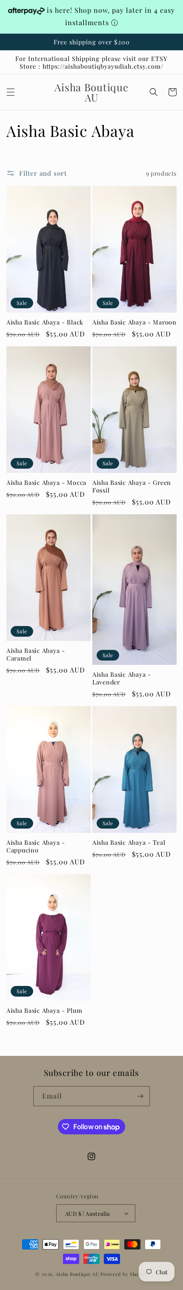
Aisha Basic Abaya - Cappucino (35, 846)
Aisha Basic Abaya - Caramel (35, 654)
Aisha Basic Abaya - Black (44, 322)
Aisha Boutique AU (78, 1274)
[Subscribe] (140, 1096)
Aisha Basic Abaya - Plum (44, 1010)
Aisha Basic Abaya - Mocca (46, 482)
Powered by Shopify (124, 1274)
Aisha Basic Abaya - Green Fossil (131, 486)
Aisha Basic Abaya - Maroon (134, 322)
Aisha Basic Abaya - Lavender (121, 678)
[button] (10, 92)
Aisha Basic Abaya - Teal (128, 842)
